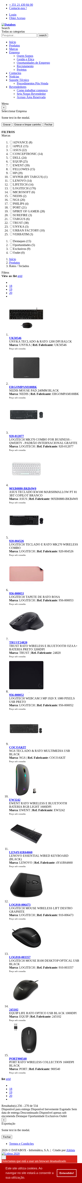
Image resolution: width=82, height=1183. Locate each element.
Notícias (14, 76)
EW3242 (14, 799)
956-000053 (16, 593)
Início (12, 42)
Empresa (14, 52)
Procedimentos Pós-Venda (32, 83)
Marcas (13, 49)
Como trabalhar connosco (32, 90)
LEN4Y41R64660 (20, 852)
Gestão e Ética (25, 59)
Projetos (22, 69)
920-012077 (16, 436)
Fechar (48, 124)
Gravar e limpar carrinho (27, 124)
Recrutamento (25, 66)
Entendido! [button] (66, 1173)
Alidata (70, 1150)
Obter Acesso (17, 18)
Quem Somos (25, 55)
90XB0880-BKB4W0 (22, 488)
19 (10, 289)
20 (10, 292)
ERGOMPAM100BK (23, 387)
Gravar (6, 124)
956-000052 (16, 695)
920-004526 (16, 541)
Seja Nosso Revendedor (31, 93)
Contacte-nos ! (18, 8)
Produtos (14, 45)
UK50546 (15, 338)
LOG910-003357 (20, 957)
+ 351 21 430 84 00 (21, 4)
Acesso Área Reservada (31, 97)
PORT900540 (18, 1058)
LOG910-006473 (20, 904)
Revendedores (17, 86)
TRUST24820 (18, 642)
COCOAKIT (17, 747)
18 (10, 286)
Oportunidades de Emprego (33, 62)
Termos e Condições (21, 1143)
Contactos (15, 73)
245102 (13, 1009)
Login (12, 14)
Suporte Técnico (19, 80)
